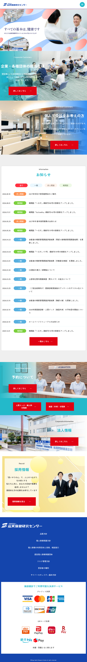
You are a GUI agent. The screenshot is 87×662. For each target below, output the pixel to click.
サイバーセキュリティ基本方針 (43, 574)
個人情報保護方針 (43, 540)
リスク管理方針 (43, 561)
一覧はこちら (43, 341)
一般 (36, 185)
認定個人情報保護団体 (43, 554)
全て (21, 185)
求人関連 (50, 185)
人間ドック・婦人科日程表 (24, 406)
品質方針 (43, 533)
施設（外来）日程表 (57, 406)
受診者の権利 (43, 568)
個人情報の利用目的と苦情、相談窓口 (43, 547)
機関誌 (65, 185)
